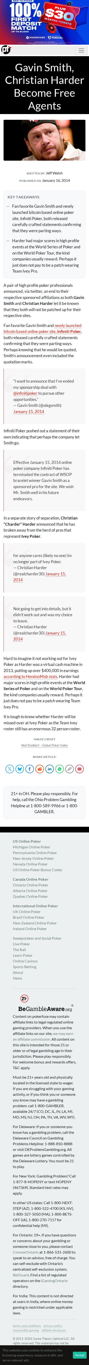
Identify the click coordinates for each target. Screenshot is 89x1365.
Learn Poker (23, 955)
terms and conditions (27, 1326)
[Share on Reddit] (39, 769)
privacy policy (53, 1326)
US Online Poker (27, 841)
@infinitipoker (25, 393)
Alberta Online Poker (30, 890)
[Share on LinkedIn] (49, 769)
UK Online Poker (27, 911)
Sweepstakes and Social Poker (37, 938)
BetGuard (21, 1275)
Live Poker (21, 944)
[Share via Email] (79, 769)
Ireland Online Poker (30, 928)
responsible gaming (26, 1330)
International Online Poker (35, 906)
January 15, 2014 (28, 411)
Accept (79, 1355)
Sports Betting (24, 966)
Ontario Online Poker (30, 885)
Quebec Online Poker (30, 896)
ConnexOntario (26, 1252)
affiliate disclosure (54, 1330)
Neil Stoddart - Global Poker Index (44, 745)
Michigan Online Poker (31, 847)
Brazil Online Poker (28, 917)
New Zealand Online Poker (35, 923)
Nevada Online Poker (30, 864)
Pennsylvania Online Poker (35, 852)
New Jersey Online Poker (33, 858)
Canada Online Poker (31, 879)
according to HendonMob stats (30, 676)
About (18, 972)
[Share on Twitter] (9, 769)
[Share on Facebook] (29, 769)
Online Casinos (25, 961)
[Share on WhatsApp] (59, 769)
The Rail (19, 949)
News (17, 978)
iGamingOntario (54, 1280)
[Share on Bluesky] (19, 769)
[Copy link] (69, 769)
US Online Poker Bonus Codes (37, 869)
